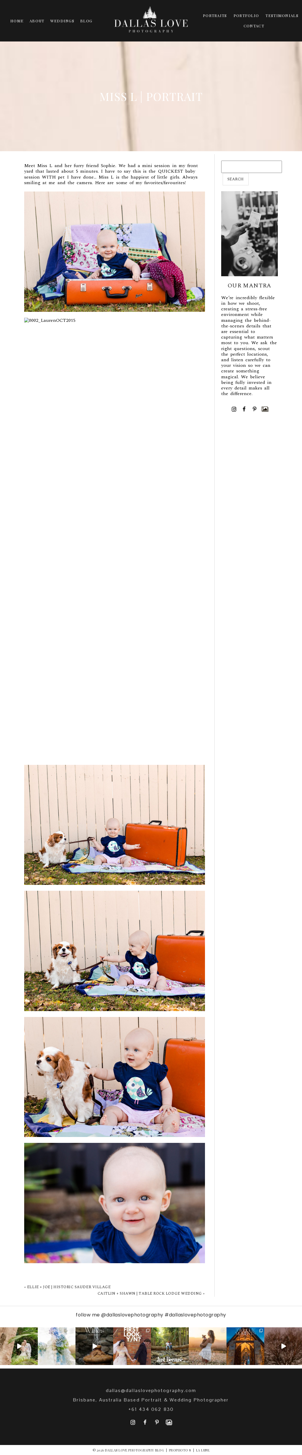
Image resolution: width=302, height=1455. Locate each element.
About (37, 20)
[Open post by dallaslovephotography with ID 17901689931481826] (283, 1346)
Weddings (62, 20)
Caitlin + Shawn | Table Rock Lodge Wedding (150, 1293)
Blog (86, 20)
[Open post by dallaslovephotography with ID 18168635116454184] (94, 1346)
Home (17, 20)
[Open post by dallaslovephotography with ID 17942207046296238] (245, 1346)
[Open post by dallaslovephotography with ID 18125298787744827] (207, 1346)
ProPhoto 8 (180, 1450)
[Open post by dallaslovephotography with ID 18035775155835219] (19, 1346)
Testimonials (281, 15)
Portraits (215, 15)
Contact (254, 25)
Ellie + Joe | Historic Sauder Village (69, 1287)
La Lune (202, 1450)
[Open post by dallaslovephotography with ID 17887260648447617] (170, 1346)
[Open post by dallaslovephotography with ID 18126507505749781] (132, 1346)
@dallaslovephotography (132, 1314)
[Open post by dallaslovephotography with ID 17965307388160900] (57, 1346)
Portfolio (246, 15)
